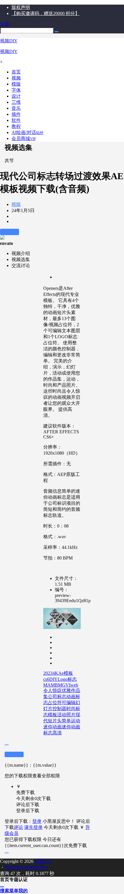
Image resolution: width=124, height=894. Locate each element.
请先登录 (33, 827)
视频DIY (42, 861)
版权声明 (21, 7)
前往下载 (9, 232)
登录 (37, 821)
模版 (16, 204)
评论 (18, 827)
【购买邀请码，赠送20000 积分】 (46, 13)
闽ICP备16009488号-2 (26, 867)
